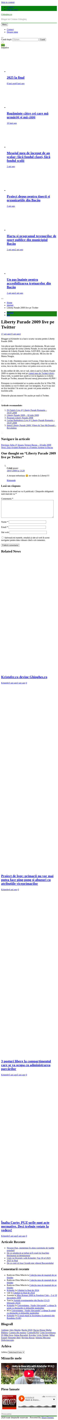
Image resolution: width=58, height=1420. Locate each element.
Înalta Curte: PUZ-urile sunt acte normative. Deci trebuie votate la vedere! (25, 1226)
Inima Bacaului (21, 1335)
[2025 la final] (31, 71)
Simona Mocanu (42, 1337)
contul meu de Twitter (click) (41, 373)
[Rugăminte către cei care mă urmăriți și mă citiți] (31, 107)
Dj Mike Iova (7, 1335)
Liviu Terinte (42, 1335)
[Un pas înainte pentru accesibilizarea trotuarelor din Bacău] (31, 273)
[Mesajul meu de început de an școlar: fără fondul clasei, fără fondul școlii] (31, 147)
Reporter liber (14, 1337)
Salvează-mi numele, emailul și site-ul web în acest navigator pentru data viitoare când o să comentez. (25, 538)
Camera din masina (17, 1332)
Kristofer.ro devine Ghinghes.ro (24, 677)
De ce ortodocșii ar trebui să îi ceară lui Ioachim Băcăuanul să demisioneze (28, 1254)
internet (10, 312)
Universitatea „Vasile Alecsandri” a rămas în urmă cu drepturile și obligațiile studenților (31, 1306)
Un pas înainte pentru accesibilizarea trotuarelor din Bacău (29, 283)
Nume (4, 522)
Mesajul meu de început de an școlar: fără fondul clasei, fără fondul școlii (28, 156)
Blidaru (4, 1332)
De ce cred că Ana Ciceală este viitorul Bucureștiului (30, 1263)
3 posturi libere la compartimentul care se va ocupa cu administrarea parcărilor (26, 1065)
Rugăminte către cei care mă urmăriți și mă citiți (27, 115)
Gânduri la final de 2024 (28, 1290)
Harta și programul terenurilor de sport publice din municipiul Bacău (31, 239)
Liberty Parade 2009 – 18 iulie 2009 (23, 415)
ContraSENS (33, 1332)
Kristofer (5, 683)
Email (4, 527)
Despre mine (12, 9)
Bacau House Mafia (42, 1330)
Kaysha (32, 1335)
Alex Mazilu (14, 1330)
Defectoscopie (7, 1340)
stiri (8, 315)
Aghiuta (4, 1330)
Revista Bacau (28, 1337)
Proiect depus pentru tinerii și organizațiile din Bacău (28, 198)
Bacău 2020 (27, 1330)
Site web (5, 532)
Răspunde (11, 480)
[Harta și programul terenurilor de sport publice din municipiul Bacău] (31, 230)
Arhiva (4, 1352)
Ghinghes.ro (6, 14)
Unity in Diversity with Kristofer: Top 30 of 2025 (29, 1258)
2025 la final (15, 77)
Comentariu (7, 498)
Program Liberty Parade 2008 (20, 418)
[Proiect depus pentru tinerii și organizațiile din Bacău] (31, 190)
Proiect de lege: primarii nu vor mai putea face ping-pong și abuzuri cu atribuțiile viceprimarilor (27, 879)
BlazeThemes (48, 1417)
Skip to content (7, 2)
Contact (10, 7)
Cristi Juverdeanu (47, 1332)
